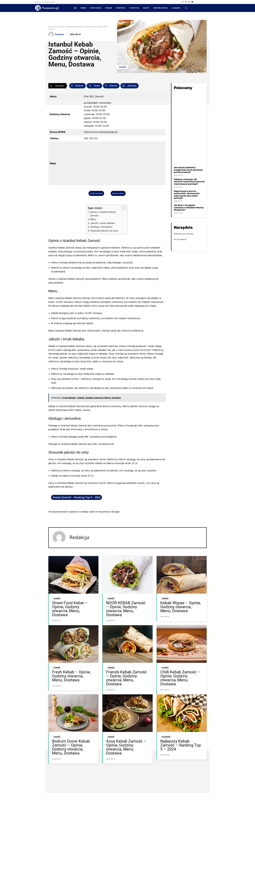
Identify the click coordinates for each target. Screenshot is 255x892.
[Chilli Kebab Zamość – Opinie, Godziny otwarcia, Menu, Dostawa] (182, 644)
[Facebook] (182, 2)
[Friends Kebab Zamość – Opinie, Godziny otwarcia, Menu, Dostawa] (127, 644)
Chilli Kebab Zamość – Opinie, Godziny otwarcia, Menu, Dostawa (180, 678)
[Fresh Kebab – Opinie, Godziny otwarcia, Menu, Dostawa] (73, 644)
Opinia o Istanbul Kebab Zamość (103, 214)
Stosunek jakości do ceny (104, 230)
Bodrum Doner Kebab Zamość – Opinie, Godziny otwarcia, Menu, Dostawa (71, 747)
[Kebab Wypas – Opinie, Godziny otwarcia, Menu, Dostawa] (182, 575)
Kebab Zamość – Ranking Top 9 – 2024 (76, 497)
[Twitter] (189, 2)
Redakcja (59, 34)
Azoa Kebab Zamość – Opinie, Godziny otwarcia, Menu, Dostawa (126, 747)
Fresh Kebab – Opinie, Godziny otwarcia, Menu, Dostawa (71, 676)
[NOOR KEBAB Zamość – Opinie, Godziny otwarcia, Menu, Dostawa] (127, 575)
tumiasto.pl (52, 26)
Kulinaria (166, 737)
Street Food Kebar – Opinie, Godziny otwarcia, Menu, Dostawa (70, 609)
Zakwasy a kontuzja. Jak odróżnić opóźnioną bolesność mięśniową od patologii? (189, 181)
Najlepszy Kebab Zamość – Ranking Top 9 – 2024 (180, 745)
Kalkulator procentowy (183, 234)
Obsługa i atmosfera (101, 226)
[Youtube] (192, 2)
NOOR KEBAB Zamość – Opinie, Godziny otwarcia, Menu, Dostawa (126, 609)
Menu (93, 219)
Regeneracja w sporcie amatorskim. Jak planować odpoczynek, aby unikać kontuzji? (187, 194)
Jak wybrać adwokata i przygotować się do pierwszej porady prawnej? (188, 170)
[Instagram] (186, 2)
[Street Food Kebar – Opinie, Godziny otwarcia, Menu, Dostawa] (73, 575)
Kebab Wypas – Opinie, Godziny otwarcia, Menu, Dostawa (180, 607)
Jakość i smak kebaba (102, 223)
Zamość (61, 26)
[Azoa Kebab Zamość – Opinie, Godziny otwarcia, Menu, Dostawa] (127, 713)
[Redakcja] (51, 34)
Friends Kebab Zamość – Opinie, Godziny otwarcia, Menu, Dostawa (126, 678)
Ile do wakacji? (180, 239)
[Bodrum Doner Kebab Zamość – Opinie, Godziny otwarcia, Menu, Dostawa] (73, 713)
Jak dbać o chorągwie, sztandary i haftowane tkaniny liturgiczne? (189, 207)
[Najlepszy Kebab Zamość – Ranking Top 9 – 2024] (182, 713)
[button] (186, 8)
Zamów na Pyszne (96, 193)
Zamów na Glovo (118, 193)
